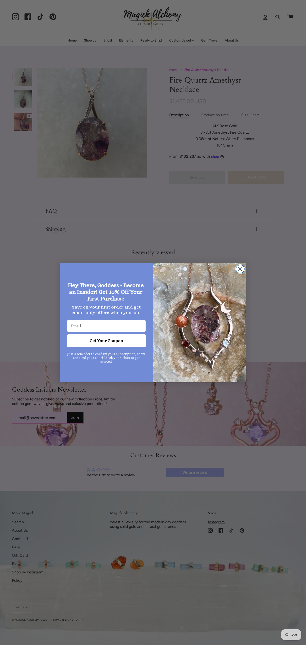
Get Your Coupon (106, 340)
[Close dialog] (240, 269)
